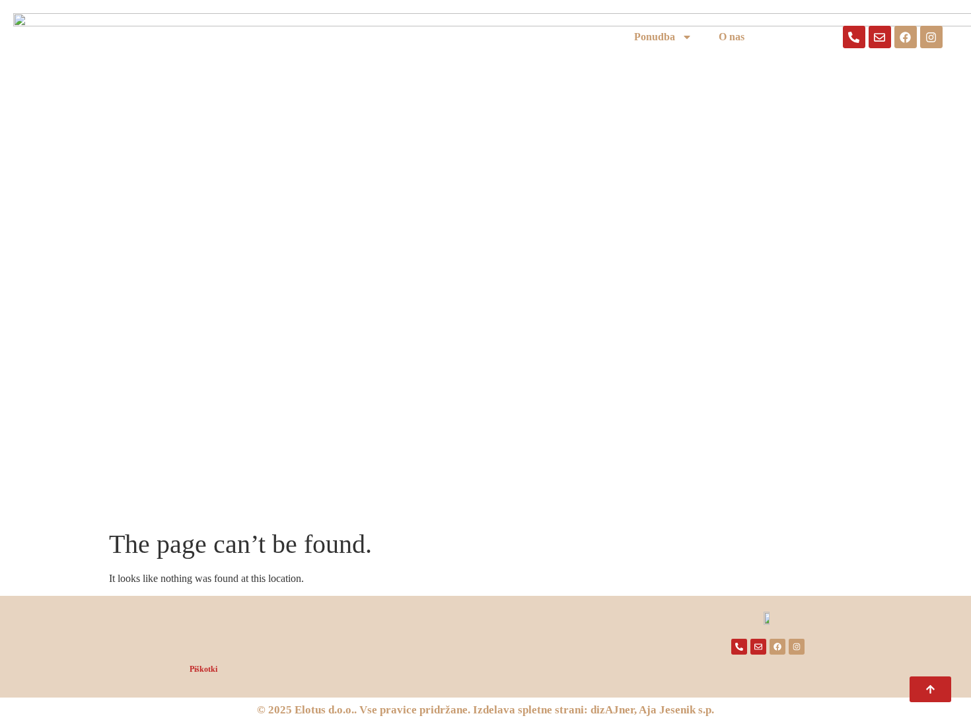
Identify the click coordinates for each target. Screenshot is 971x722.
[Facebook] (905, 37)
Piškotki (203, 669)
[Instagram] (931, 37)
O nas (731, 36)
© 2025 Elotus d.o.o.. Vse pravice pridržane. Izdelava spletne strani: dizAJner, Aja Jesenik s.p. (485, 710)
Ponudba (654, 36)
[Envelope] (880, 37)
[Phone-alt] (854, 37)
